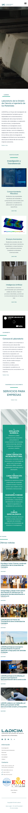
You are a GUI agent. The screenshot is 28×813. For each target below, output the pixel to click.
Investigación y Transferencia (14, 162)
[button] (25, 3)
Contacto (5, 762)
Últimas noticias (7, 543)
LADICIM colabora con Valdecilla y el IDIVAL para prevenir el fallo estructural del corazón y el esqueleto (14, 705)
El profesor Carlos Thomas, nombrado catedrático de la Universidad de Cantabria (13, 565)
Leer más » (3, 571)
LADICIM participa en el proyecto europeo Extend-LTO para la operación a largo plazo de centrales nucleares (13, 649)
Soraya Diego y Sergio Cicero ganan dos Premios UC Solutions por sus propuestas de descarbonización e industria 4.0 (13, 593)
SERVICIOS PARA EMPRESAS (14, 393)
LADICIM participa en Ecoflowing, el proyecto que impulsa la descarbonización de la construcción (13, 677)
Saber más (5, 145)
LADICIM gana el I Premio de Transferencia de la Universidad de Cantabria (13, 621)
